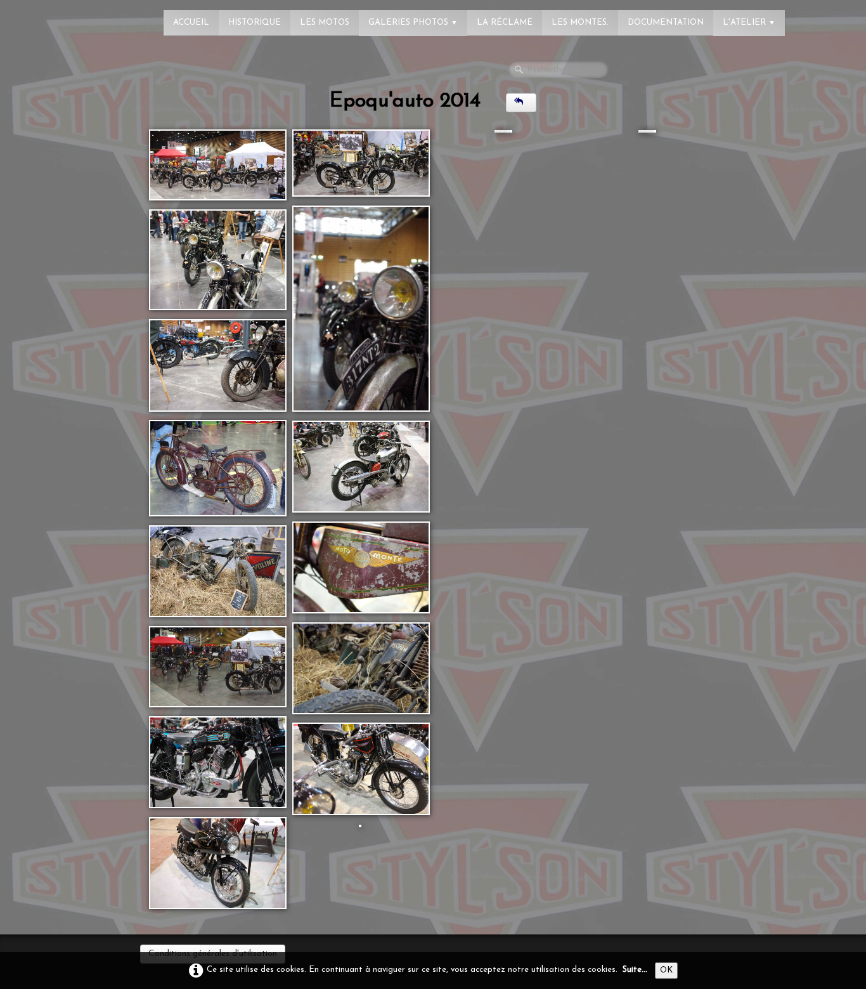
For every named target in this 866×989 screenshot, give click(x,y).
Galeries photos (413, 22)
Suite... (635, 970)
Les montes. (580, 22)
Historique (254, 22)
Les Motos (324, 22)
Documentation (666, 22)
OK (666, 970)
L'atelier (749, 22)
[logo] (60, 16)
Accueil (191, 22)
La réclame (505, 22)
